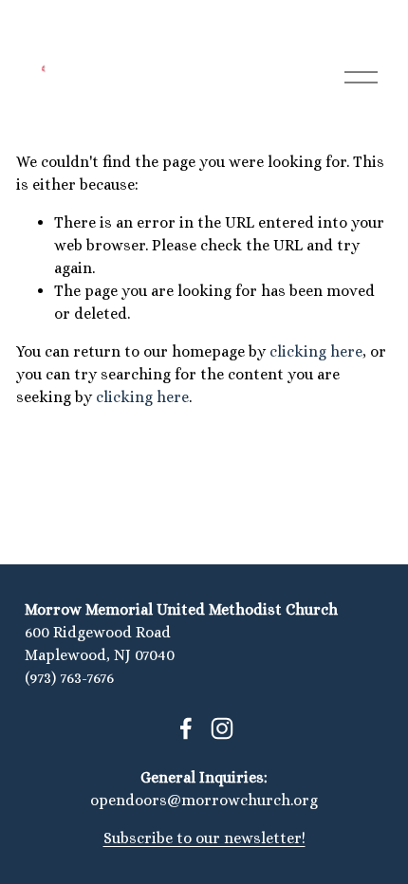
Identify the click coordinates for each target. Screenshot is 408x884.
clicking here (315, 351)
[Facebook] (186, 728)
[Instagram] (222, 728)
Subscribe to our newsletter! (204, 838)
